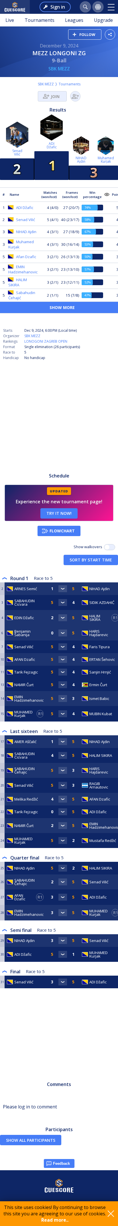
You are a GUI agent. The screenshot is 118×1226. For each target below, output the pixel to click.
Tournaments (39, 20)
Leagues (74, 20)
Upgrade (103, 20)
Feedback (61, 1163)
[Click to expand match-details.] (62, 588)
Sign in (57, 7)
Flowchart (62, 531)
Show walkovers (89, 546)
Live (9, 20)
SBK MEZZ (59, 69)
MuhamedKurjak (106, 160)
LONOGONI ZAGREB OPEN (45, 341)
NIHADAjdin (81, 160)
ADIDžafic (52, 145)
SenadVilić (17, 152)
